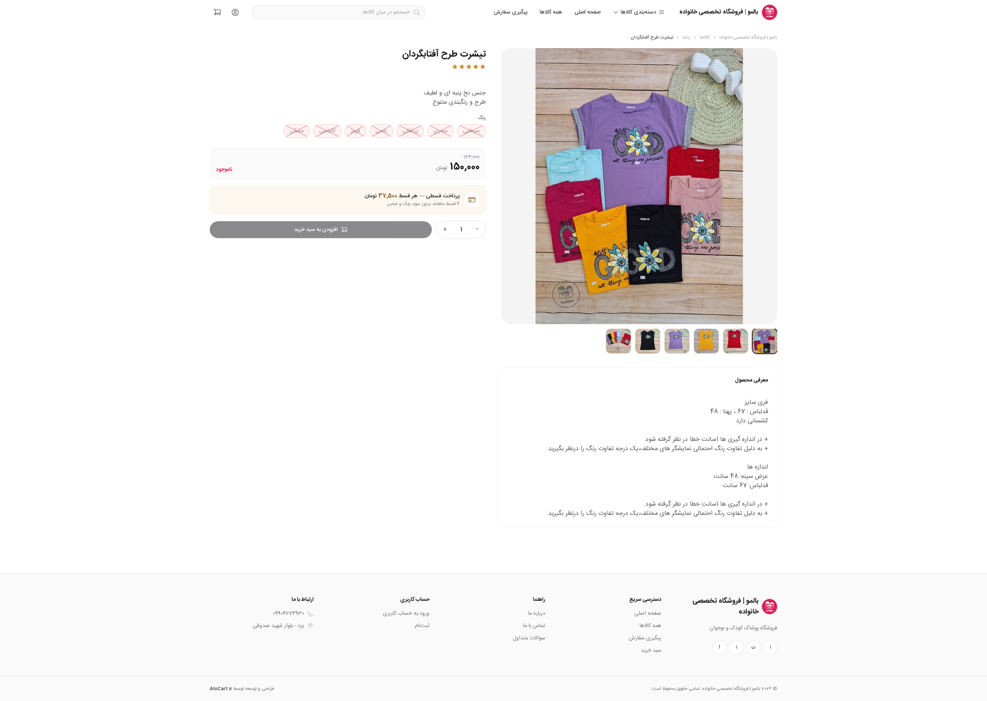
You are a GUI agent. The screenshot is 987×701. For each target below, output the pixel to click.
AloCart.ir (221, 689)
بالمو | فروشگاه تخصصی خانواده (748, 37)
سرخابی (471, 131)
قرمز (355, 131)
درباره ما (536, 613)
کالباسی (327, 131)
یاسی (381, 131)
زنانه (686, 37)
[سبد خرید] (217, 12)
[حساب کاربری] (235, 12)
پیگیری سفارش (510, 12)
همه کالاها (551, 12)
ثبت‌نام (422, 625)
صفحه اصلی (587, 12)
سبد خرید (651, 650)
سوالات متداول (529, 638)
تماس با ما (534, 625)
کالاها (705, 37)
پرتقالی (410, 131)
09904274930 (288, 613)
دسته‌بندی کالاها (638, 12)
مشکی (297, 131)
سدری (440, 131)
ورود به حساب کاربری (406, 613)
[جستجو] (416, 12)
